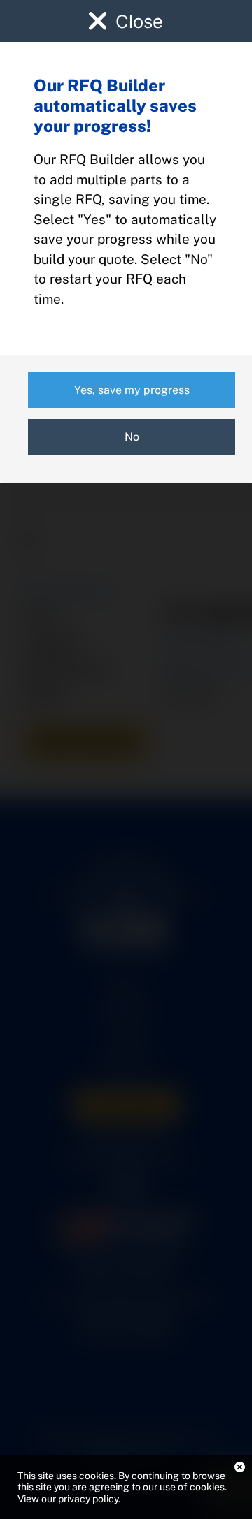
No (132, 436)
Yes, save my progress (132, 390)
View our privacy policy (68, 1498)
